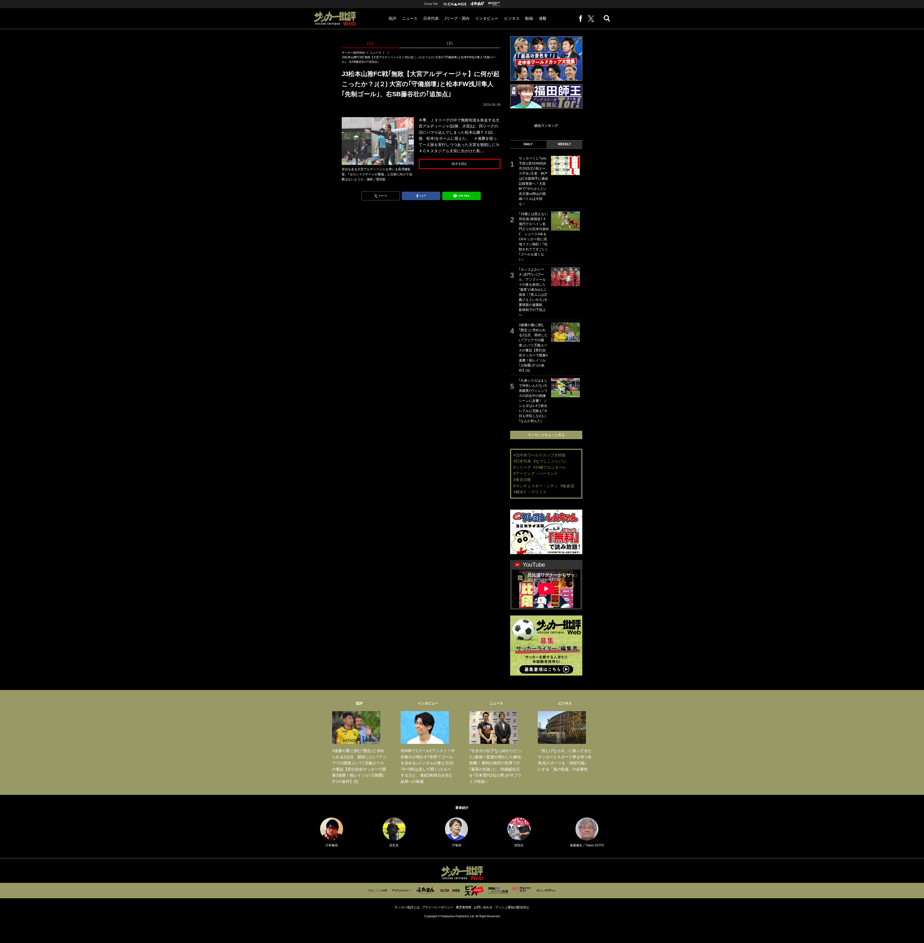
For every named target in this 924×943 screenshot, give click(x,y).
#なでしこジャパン (549, 461)
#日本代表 (522, 461)
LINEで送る (464, 196)
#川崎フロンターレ (549, 467)
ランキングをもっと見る (546, 435)
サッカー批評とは (407, 907)
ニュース (409, 18)
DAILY (528, 144)
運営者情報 (463, 907)
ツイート (383, 196)
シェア (422, 196)
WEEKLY (564, 144)
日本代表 (431, 18)
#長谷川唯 (522, 480)
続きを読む (460, 163)
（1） (369, 43)
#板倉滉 (567, 486)
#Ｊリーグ (522, 467)
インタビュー (486, 18)
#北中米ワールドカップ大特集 (539, 455)
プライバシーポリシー (437, 907)
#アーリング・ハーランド (535, 473)
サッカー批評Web (353, 52)
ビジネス (512, 18)
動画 (529, 18)
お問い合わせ (483, 907)
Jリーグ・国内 (456, 18)
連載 (542, 18)
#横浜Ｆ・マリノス (529, 492)
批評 (392, 18)
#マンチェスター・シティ (535, 486)
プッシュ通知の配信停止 (512, 907)
